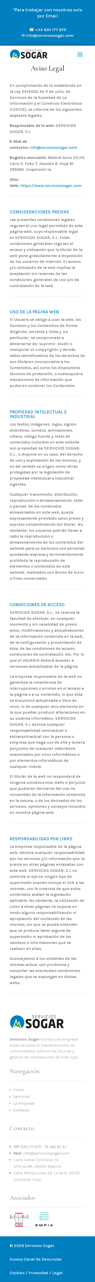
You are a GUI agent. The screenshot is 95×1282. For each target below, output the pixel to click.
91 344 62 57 (55, 1146)
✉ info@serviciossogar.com (47, 35)
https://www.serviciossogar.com (51, 185)
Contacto (21, 1110)
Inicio (18, 1089)
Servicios (21, 1096)
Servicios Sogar (39, 1245)
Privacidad (38, 1272)
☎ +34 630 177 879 (47, 29)
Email (52, 16)
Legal (57, 1272)
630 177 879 (31, 1146)
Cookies (17, 1272)
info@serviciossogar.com (53, 147)
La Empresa (23, 1103)
